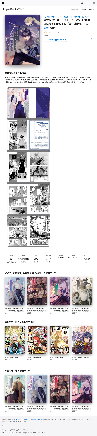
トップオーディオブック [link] (87, 10)
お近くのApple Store (21, 419)
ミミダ (46, 28)
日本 (3, 426)
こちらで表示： (54, 40)
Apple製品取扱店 (37, 419)
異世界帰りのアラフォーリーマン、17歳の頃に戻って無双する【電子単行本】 (67, 17)
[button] (82, 3)
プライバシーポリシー (8, 433)
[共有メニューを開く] (91, 40)
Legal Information (29, 433)
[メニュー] (94, 3)
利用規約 (18, 433)
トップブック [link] (74, 10)
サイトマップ (41, 433)
